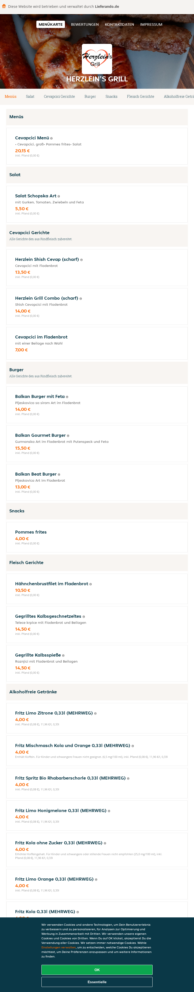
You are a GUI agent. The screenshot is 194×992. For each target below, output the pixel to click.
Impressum (151, 24)
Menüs (10, 96)
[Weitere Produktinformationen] (51, 138)
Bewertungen (85, 24)
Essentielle (97, 982)
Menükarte (51, 24)
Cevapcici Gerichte (59, 96)
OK (97, 970)
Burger (90, 96)
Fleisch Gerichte (140, 96)
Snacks (111, 96)
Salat (30, 96)
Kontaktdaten (119, 24)
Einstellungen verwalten (58, 947)
